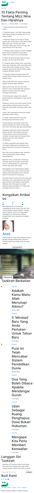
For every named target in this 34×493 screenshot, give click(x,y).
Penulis (14, 487)
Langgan (29, 472)
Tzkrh (12, 2)
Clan (18, 487)
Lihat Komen (17, 247)
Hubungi (24, 487)
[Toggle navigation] (32, 3)
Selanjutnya (7, 277)
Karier (9, 487)
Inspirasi (3, 8)
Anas (6, 24)
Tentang (3, 487)
